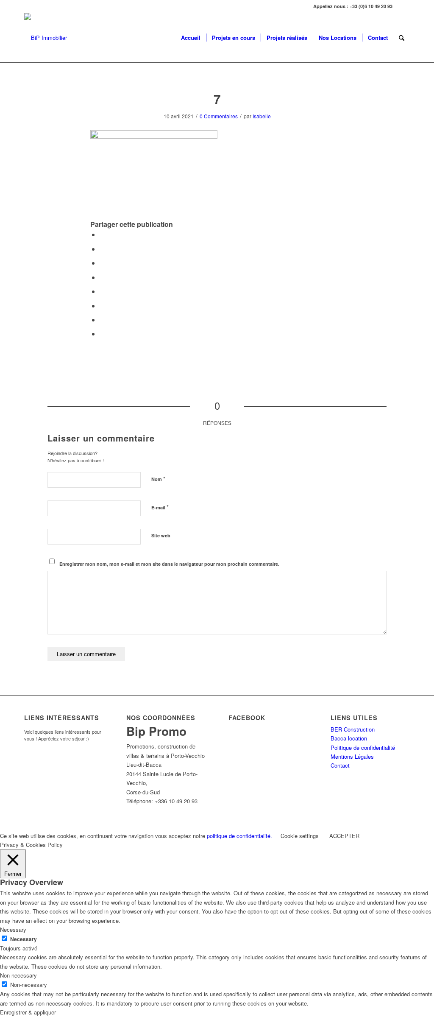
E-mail (160, 507)
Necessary (23, 939)
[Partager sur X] (102, 248)
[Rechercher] (401, 37)
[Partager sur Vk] (102, 305)
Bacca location (349, 738)
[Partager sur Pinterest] (102, 262)
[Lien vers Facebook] (403, 6)
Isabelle (262, 116)
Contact (340, 765)
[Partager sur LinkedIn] (102, 277)
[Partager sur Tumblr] (102, 291)
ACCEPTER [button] (344, 836)
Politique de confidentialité (363, 747)
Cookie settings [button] (300, 836)
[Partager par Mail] (102, 333)
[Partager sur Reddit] (102, 319)
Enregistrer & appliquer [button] (28, 1012)
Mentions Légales (352, 756)
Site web (160, 535)
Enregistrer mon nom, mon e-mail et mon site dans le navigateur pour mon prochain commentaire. (169, 564)
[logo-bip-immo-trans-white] (45, 37)
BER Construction (353, 729)
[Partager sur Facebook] (102, 234)
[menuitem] (190, 37)
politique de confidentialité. (239, 836)
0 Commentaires (219, 116)
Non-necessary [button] (18, 975)
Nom (158, 479)
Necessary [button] (13, 929)
